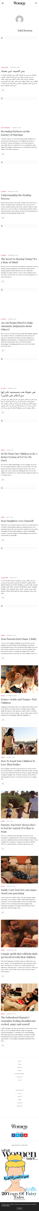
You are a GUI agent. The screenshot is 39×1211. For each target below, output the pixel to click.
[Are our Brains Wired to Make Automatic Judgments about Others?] (19, 302)
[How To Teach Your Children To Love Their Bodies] (19, 741)
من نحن (19, 1093)
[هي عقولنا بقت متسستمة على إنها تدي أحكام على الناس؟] (19, 372)
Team (19, 1064)
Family (3, 450)
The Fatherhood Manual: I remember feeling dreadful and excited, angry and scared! (18, 1021)
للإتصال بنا (19, 1102)
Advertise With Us (19, 1073)
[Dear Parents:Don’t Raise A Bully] (19, 619)
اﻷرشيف (19, 1096)
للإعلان (19, 1099)
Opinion (3, 191)
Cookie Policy (5, 1206)
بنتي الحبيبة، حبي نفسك (13, 71)
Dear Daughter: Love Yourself (17, 520)
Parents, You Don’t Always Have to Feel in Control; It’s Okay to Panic (18, 828)
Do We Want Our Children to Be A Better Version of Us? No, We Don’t (19, 457)
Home (19, 1061)
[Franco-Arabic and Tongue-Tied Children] (19, 679)
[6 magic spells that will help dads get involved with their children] (19, 933)
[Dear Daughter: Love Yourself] (19, 500)
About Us (19, 1067)
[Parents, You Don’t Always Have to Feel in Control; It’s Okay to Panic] (19, 804)
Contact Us (20, 1077)
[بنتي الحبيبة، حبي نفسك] (19, 51)
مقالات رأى (3, 388)
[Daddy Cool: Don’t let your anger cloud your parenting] (19, 870)
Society (3, 319)
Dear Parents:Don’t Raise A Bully (18, 639)
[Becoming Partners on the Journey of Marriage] (19, 111)
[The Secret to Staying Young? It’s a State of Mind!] (19, 239)
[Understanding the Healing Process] (19, 175)
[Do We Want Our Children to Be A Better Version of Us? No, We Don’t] (19, 433)
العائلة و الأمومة (4, 67)
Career (19, 1080)
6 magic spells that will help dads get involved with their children (19, 955)
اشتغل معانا (19, 1106)
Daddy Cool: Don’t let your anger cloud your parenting (19, 891)
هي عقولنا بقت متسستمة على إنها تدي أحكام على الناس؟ (18, 393)
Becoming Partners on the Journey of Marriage (15, 133)
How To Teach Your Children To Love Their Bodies (18, 762)
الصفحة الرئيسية (19, 1090)
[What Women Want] (19, 3)
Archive (20, 1070)
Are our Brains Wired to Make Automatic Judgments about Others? (17, 326)
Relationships (5, 127)
